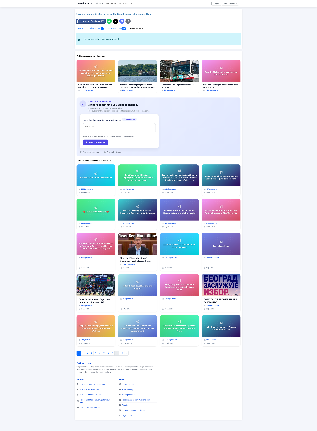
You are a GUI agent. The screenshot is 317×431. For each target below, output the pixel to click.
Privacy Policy (136, 28)
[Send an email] (121, 21)
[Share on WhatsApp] (109, 21)
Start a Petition (230, 3)
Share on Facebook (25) (92, 21)
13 (122, 353)
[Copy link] (128, 21)
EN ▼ (101, 3)
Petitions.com (85, 3)
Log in (216, 3)
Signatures (117, 28)
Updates (97, 28)
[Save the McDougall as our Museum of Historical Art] (221, 76)
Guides (80, 379)
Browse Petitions (113, 3)
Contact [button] (127, 3)
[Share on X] (115, 21)
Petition (81, 28)
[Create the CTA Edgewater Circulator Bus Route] (179, 76)
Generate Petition (97, 142)
